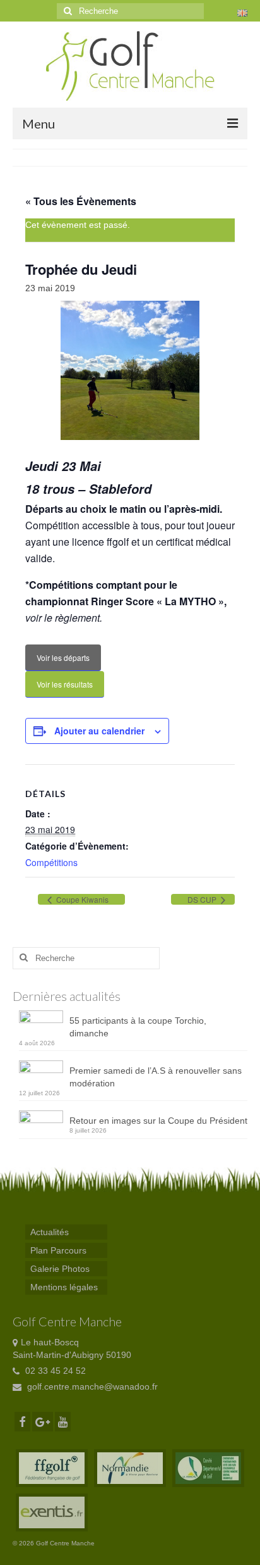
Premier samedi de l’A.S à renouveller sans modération (155, 1076)
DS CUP (202, 899)
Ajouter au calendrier (99, 730)
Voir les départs (63, 657)
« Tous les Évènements (80, 201)
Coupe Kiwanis (81, 899)
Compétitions (51, 862)
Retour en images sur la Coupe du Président (158, 1121)
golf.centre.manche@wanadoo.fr (91, 1386)
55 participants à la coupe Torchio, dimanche (137, 1026)
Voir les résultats (65, 684)
